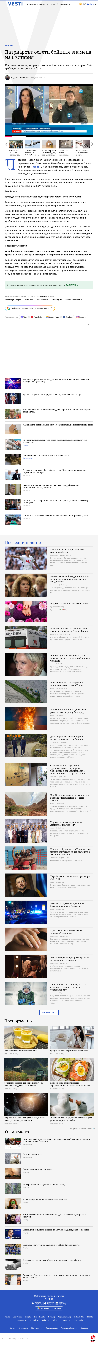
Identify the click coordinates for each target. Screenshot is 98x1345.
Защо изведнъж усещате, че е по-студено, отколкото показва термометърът (68, 987)
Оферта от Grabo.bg (57, 607)
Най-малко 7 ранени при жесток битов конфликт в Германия (68, 904)
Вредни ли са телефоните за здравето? (69, 1050)
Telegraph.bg (78, 1320)
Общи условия (36, 1328)
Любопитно (64, 4)
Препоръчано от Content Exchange (80, 1129)
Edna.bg (66, 1320)
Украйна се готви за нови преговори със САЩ (70, 877)
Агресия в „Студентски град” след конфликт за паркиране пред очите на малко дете (56, 1276)
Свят (53, 4)
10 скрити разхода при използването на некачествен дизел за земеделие (23, 1084)
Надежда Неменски (20, 77)
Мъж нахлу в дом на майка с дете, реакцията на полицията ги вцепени (58, 424)
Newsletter (38, 317)
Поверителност (52, 1328)
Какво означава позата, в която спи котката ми (46, 455)
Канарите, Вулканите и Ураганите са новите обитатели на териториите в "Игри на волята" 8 (70, 852)
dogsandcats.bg (27, 458)
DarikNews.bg (39, 1317)
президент (57, 300)
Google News (54, 317)
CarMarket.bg (79, 1317)
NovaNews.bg (44, 296)
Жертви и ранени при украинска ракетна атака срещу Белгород (68, 711)
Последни (31, 4)
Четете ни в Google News (51, 1308)
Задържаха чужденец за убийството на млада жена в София (52, 1260)
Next (92, 149)
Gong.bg (28, 1317)
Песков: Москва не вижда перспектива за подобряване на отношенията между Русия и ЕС (51, 486)
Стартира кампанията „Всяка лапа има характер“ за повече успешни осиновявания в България (56, 1140)
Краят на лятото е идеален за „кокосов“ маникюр (66, 931)
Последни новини (23, 542)
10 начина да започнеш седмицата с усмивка (45, 1199)
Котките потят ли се (33, 1154)
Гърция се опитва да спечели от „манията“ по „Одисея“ (67, 823)
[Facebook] (49, 1331)
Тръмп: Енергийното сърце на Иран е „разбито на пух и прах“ (53, 394)
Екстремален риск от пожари (37, 1169)
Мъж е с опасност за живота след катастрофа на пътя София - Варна (69, 629)
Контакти (84, 1328)
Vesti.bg (15, 4)
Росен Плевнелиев (74, 300)
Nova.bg (51, 1317)
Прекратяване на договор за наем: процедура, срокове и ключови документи (55, 441)
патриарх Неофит (13, 300)
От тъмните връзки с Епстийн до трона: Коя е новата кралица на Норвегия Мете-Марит (55, 471)
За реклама (23, 1328)
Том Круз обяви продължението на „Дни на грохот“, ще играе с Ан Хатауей (55, 1215)
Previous (6, 149)
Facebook (69, 317)
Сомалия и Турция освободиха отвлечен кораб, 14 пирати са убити (55, 515)
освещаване (43, 300)
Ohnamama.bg (21, 1320)
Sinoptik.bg (34, 1320)
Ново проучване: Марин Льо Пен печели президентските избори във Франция (70, 658)
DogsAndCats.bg (64, 1317)
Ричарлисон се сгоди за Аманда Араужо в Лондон (67, 550)
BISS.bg (90, 1317)
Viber (25, 317)
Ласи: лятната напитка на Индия (20, 1050)
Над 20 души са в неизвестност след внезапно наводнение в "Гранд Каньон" (69, 798)
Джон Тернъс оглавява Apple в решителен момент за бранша (66, 738)
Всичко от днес (49, 1013)
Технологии (54, 742)
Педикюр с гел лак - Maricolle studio (69, 603)
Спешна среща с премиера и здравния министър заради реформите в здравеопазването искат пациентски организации (67, 769)
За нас (12, 1328)
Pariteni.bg (56, 1320)
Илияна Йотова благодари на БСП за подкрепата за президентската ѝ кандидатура (70, 579)
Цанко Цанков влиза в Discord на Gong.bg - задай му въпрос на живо (56, 1229)
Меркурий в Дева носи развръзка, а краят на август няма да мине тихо (24, 1119)
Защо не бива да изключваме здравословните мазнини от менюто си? (70, 1084)
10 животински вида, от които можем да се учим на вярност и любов (71, 1119)
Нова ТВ (35, 166)
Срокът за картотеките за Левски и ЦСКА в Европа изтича (51, 1245)
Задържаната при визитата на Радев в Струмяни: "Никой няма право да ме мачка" (57, 410)
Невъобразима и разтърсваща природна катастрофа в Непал (66, 684)
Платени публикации (69, 1328)
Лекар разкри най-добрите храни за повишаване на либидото (69, 958)
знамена (29, 300)
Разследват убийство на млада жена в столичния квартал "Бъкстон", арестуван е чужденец (56, 380)
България (43, 4)
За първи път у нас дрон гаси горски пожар (44, 1184)
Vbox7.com (17, 1317)
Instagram (83, 317)
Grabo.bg (45, 1320)
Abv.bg (7, 1317)
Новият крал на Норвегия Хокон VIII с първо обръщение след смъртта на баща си (57, 501)
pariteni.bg (26, 445)
